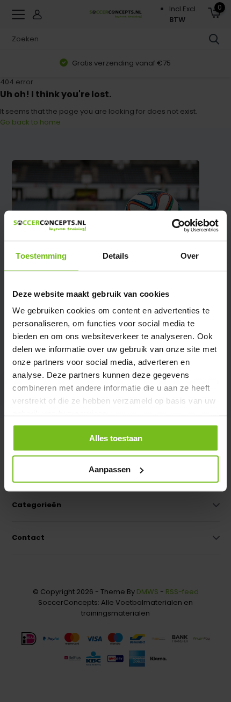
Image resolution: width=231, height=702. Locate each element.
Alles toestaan (115, 437)
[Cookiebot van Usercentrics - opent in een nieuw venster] (172, 226)
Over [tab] (190, 255)
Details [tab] (116, 255)
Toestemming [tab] (41, 255)
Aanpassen (110, 469)
